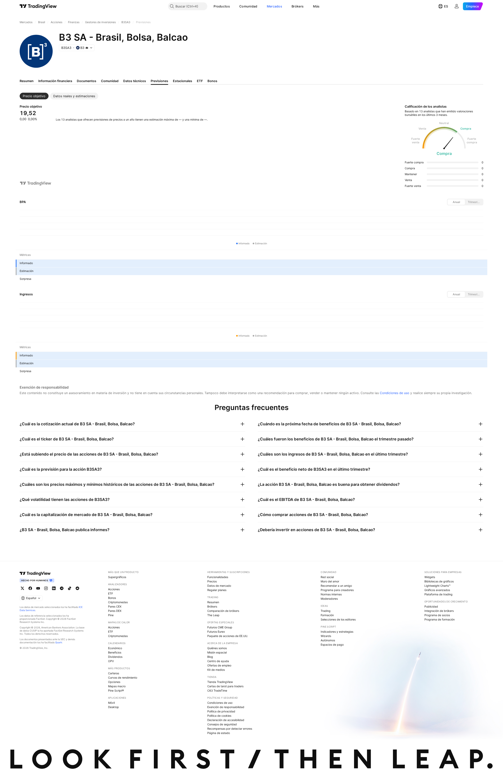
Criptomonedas (118, 602)
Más (316, 6)
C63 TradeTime (217, 690)
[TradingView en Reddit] (77, 588)
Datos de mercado (219, 585)
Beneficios (114, 652)
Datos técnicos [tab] (134, 81)
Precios (212, 581)
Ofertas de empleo (219, 665)
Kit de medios (216, 669)
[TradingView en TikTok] (69, 588)
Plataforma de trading (438, 594)
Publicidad (431, 606)
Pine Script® (116, 690)
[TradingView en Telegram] (61, 588)
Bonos (112, 597)
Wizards (326, 636)
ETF (110, 593)
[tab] (34, 96)
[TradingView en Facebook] (30, 588)
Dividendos (115, 656)
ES (446, 6)
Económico (115, 648)
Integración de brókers (439, 610)
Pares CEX (114, 606)
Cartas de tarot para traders (225, 686)
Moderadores (329, 598)
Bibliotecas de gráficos (439, 581)
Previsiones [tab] (159, 81)
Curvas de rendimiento (122, 677)
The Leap (213, 615)
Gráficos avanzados (437, 590)
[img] (87, 47)
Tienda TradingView (220, 682)
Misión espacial (217, 652)
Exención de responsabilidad (225, 707)
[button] (233, 6)
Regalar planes (216, 590)
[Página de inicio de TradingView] (38, 6)
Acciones (114, 589)
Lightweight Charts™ (437, 585)
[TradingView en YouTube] (38, 588)
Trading (325, 610)
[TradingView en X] (22, 588)
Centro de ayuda (218, 661)
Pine (111, 615)
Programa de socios (437, 615)
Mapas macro (117, 686)
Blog (210, 656)
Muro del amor (330, 581)
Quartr (58, 642)
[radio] (456, 202)
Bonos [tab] (212, 81)
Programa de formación (439, 619)
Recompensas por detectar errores (229, 728)
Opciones (114, 682)
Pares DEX (114, 610)
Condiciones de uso (394, 393)
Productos (222, 6)
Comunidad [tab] (109, 81)
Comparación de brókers (223, 610)
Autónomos (328, 640)
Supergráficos (117, 577)
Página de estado (218, 733)
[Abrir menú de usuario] (457, 6)
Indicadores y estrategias (337, 631)
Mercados (274, 6)
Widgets (429, 577)
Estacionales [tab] (182, 81)
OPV (111, 661)
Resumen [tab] (27, 81)
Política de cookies (219, 715)
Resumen (213, 602)
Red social (327, 577)
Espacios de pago (332, 644)
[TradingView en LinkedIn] (54, 588)
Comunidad (248, 6)
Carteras (113, 673)
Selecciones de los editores (338, 619)
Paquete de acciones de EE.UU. (227, 636)
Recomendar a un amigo (336, 585)
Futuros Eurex (216, 631)
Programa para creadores (337, 590)
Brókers (298, 6)
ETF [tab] (200, 81)
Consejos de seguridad (222, 724)
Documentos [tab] (86, 81)
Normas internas (331, 594)
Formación (327, 615)
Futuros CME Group (219, 627)
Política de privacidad (221, 711)
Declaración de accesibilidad (225, 720)
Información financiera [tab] (55, 81)
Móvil (111, 702)
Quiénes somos (217, 648)
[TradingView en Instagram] (46, 588)
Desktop (113, 707)
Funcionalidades (217, 577)
